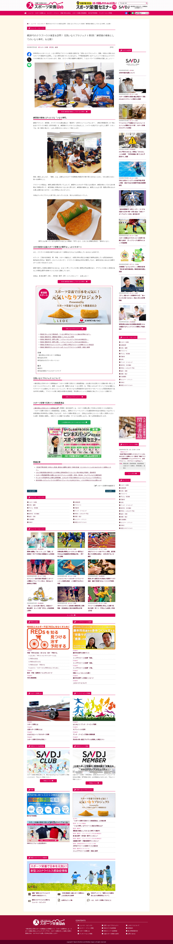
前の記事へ (32, 491)
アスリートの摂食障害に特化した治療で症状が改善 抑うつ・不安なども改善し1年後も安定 (101, 608)
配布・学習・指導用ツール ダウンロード (39, 673)
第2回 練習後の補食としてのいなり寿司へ (73, 111)
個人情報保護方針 (133, 931)
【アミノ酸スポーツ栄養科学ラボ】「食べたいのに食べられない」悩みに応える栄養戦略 (132, 298)
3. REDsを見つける (35, 661)
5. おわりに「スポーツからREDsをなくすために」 (44, 668)
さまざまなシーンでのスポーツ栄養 (38, 734)
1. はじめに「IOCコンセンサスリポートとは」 (43, 655)
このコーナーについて (80, 683)
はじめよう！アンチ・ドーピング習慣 (84, 724)
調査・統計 (78, 516)
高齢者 (77, 508)
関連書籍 (79, 13)
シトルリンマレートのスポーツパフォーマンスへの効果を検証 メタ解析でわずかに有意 (70, 581)
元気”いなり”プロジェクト (111, 925)
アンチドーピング (105, 13)
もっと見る (70, 615)
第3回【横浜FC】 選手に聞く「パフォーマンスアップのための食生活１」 (64, 339)
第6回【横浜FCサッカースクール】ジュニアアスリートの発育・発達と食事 (65, 347)
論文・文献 (32, 516)
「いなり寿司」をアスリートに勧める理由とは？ (88, 826)
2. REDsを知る (33, 658)
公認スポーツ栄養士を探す (111, 933)
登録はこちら (47, 780)
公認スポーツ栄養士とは (34, 729)
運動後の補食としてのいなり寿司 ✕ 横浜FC (86, 831)
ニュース (30, 13)
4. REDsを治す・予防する (37, 665)
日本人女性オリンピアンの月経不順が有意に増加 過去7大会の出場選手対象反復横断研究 (132, 183)
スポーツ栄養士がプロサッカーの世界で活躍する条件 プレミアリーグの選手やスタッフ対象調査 (132, 240)
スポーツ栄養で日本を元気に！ (36, 739)
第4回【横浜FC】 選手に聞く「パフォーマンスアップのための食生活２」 (64, 342)
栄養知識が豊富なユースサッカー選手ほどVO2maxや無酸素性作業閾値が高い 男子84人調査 (70, 554)
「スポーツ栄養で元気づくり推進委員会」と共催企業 (89, 820)
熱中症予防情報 (92, 13)
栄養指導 (77, 502)
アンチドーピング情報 (85, 933)
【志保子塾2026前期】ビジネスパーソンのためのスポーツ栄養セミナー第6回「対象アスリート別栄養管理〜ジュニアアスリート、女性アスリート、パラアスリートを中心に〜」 (132, 457)
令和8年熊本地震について (127, 73)
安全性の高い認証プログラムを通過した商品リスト (89, 739)
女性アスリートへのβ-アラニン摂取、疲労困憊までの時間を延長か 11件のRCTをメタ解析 (101, 554)
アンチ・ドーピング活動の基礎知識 (84, 734)
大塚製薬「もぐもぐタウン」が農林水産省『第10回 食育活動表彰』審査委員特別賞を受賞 (132, 269)
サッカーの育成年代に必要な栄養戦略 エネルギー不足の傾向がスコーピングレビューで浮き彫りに (69, 477)
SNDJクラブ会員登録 (110, 928)
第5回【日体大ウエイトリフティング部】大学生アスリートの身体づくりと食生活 (67, 344)
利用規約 (130, 928)
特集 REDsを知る (66, 13)
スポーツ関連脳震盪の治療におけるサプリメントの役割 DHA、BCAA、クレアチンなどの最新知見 (69, 475)
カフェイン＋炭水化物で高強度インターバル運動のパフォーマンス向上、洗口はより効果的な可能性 (40, 581)
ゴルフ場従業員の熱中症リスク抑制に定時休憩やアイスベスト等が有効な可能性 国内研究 (66, 472)
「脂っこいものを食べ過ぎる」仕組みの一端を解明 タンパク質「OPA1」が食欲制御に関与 (40, 608)
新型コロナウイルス (80, 522)
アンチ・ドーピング (80, 511)
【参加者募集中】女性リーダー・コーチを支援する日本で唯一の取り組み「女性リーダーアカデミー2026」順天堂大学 (132, 211)
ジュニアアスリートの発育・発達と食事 (85, 851)
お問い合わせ (131, 933)
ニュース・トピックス (37, 23)
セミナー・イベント (80, 519)
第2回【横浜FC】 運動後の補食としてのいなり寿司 (57, 337)
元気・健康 (54, 47)
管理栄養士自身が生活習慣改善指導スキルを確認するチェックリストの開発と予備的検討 (132, 326)
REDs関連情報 (31, 678)
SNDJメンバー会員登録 (110, 931)
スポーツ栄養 (44, 47)
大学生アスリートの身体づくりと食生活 (85, 846)
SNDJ (30, 522)
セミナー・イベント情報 (86, 928)
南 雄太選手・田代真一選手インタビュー (85, 836)
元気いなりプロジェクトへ (73, 328)
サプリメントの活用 (79, 729)
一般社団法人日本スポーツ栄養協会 (45, 408)
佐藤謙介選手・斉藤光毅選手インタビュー (86, 841)
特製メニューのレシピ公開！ (82, 673)
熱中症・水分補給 (34, 513)
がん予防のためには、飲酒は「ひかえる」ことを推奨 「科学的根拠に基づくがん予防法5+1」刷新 (132, 154)
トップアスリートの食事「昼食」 (83, 663)
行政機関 (31, 519)
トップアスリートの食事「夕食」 (83, 668)
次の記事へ (109, 491)
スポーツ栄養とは (40, 13)
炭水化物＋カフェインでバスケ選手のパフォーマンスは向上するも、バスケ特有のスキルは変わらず (69, 480)
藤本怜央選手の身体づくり (81, 653)
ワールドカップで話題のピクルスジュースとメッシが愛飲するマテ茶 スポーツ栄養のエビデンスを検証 (132, 125)
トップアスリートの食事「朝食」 (83, 658)
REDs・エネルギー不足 (81, 513)
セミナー (53, 13)
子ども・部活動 (33, 508)
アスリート (78, 505)
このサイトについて (133, 925)
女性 (30, 511)
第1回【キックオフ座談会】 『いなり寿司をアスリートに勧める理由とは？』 (65, 334)
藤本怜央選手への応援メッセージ (83, 678)
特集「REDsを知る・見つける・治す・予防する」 (42, 653)
